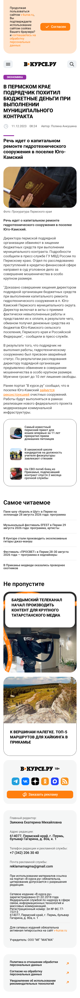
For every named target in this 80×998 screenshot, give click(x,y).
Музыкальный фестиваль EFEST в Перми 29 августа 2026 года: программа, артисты (34, 527)
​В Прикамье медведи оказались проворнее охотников (34, 567)
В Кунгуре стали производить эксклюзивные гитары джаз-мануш (35, 540)
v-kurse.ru (27, 15)
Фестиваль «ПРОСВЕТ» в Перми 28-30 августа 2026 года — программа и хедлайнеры (36, 553)
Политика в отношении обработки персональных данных (34, 964)
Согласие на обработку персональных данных (26, 973)
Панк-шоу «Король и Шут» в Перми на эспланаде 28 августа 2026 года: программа (34, 513)
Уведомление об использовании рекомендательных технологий (32, 982)
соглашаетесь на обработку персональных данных (23, 40)
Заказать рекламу (43, 794)
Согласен (58, 27)
